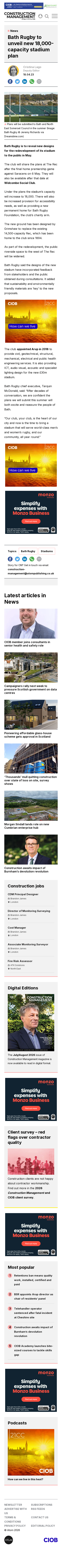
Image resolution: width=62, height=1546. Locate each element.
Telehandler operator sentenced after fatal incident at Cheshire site (33, 1313)
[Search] (47, 16)
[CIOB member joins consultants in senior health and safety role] (31, 624)
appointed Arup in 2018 (33, 349)
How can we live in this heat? (25, 1479)
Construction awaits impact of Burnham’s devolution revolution (33, 1332)
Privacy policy (15, 1525)
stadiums (47, 551)
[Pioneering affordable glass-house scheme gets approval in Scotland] (31, 715)
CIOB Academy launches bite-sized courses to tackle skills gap (33, 1350)
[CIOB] (44, 1540)
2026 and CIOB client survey (29, 1192)
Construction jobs (26, 885)
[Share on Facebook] (10, 81)
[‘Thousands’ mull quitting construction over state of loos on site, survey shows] (31, 758)
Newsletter (13, 1504)
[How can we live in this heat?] (31, 1452)
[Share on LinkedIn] (24, 81)
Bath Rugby (28, 551)
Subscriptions (41, 1504)
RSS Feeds (38, 1508)
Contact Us (39, 1517)
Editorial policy (43, 1525)
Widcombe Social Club (19, 183)
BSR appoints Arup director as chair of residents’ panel (33, 1296)
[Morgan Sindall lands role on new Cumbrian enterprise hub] (31, 806)
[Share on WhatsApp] (31, 81)
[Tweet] (17, 81)
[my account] (40, 16)
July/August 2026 (24, 1054)
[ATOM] (17, 1540)
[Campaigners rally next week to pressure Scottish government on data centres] (31, 667)
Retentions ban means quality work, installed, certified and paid (33, 1280)
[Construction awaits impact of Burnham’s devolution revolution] (31, 850)
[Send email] (39, 81)
